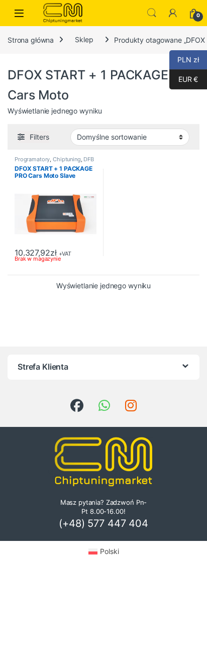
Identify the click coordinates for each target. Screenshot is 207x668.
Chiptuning (67, 159)
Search (151, 13)
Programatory (32, 159)
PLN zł (184, 59)
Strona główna (31, 39)
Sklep (84, 39)
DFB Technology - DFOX (54, 162)
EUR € (183, 79)
